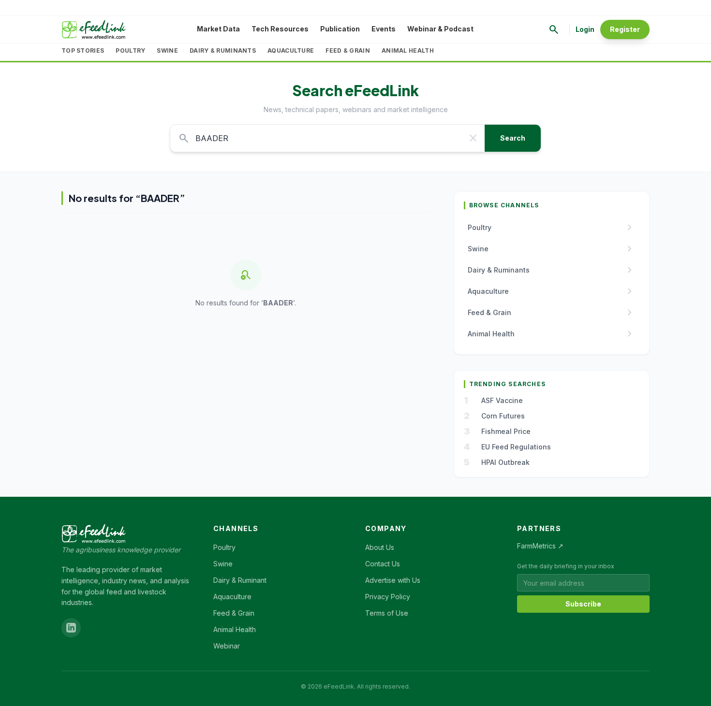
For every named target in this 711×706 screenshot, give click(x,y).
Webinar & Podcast (440, 29)
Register (625, 29)
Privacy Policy (387, 596)
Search (512, 138)
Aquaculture (290, 50)
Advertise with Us (392, 580)
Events (383, 29)
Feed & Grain (348, 50)
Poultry (130, 50)
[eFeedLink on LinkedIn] (71, 627)
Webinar (226, 646)
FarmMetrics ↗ (540, 546)
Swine (167, 50)
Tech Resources (280, 29)
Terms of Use (386, 613)
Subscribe (583, 604)
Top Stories (82, 50)
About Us (379, 547)
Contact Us (382, 564)
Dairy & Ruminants (223, 50)
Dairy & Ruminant (240, 580)
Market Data (218, 29)
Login (585, 29)
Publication (340, 29)
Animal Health (408, 50)
